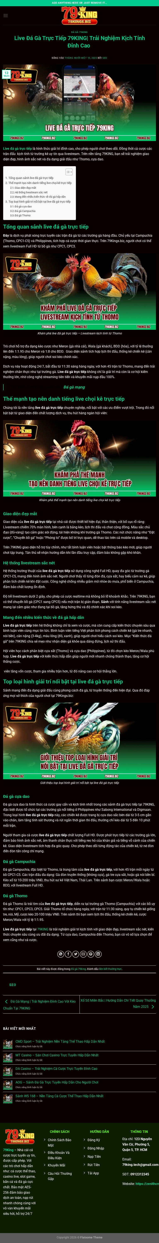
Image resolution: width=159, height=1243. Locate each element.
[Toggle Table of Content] (67, 171)
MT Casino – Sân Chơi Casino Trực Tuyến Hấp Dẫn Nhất (57, 1055)
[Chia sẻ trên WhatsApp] (60, 954)
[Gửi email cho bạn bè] (83, 954)
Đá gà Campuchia (25, 211)
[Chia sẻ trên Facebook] (68, 954)
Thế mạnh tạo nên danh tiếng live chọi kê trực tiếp (40, 183)
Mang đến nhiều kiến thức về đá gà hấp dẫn (40, 196)
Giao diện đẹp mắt (25, 187)
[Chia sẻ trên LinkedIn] (98, 954)
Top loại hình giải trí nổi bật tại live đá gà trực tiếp (39, 201)
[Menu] (5, 15)
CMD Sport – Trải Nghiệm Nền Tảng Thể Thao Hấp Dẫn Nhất (60, 1041)
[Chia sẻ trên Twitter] (75, 954)
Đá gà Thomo (22, 215)
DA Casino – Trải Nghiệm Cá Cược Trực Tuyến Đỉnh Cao (56, 1069)
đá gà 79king (79, 32)
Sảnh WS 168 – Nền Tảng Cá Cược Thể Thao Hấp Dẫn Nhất (59, 1096)
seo (104, 58)
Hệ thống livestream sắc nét (31, 192)
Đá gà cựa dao (23, 206)
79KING (42, 929)
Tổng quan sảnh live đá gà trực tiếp (30, 178)
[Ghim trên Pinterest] (90, 954)
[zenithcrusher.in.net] (79, 15)
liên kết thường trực (110, 968)
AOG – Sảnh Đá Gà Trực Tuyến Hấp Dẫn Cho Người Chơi (57, 1082)
